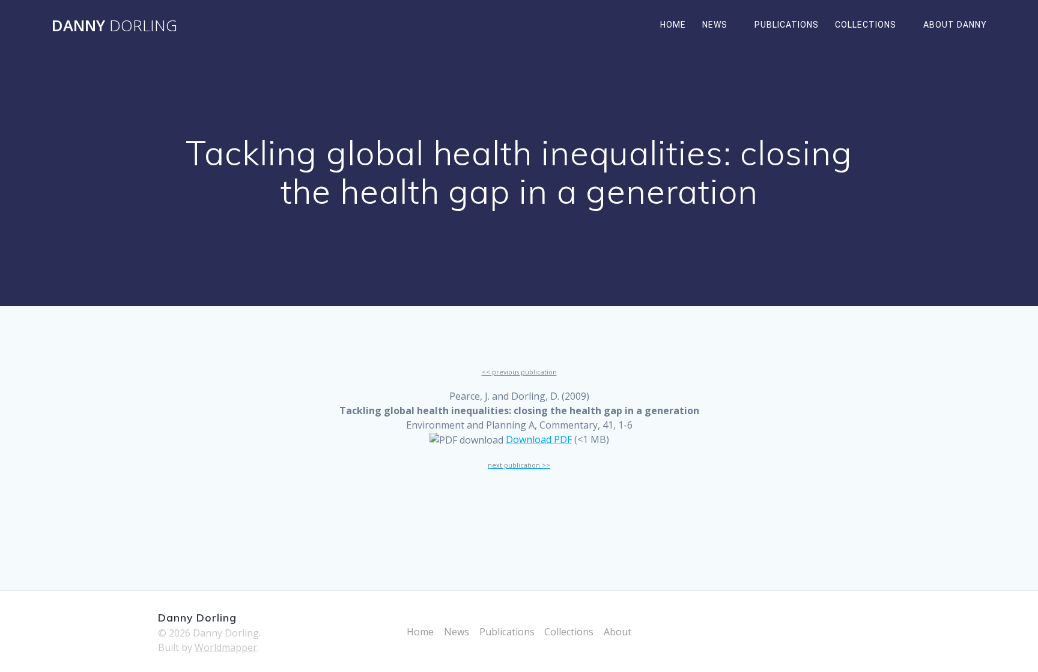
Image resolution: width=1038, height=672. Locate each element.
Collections (865, 24)
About (617, 631)
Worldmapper (226, 647)
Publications (786, 24)
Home (673, 24)
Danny (114, 26)
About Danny (955, 24)
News (714, 24)
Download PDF (539, 439)
